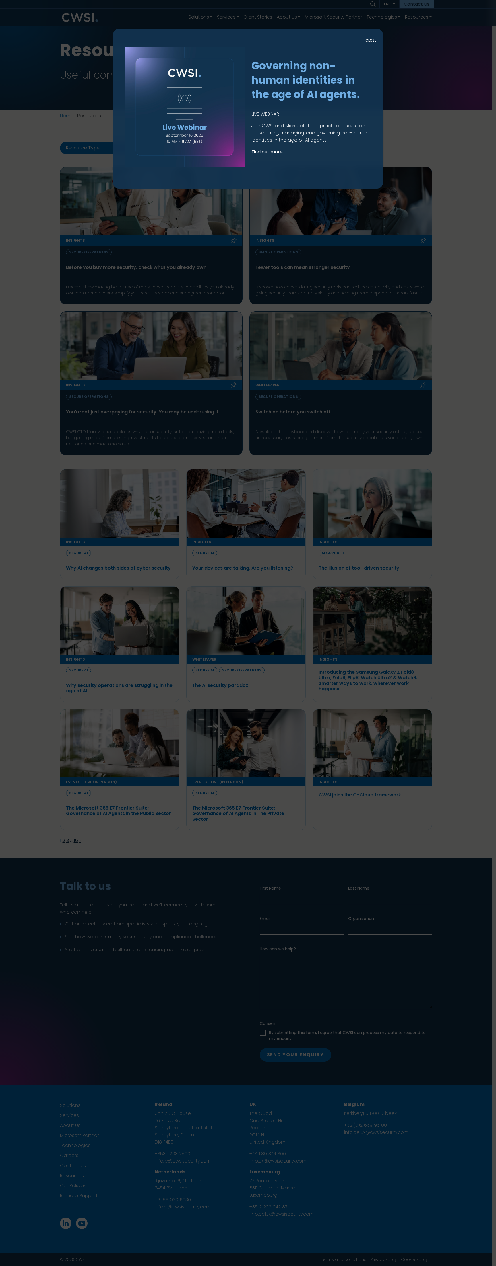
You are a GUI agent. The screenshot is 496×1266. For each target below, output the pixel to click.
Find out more (267, 152)
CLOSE (370, 40)
